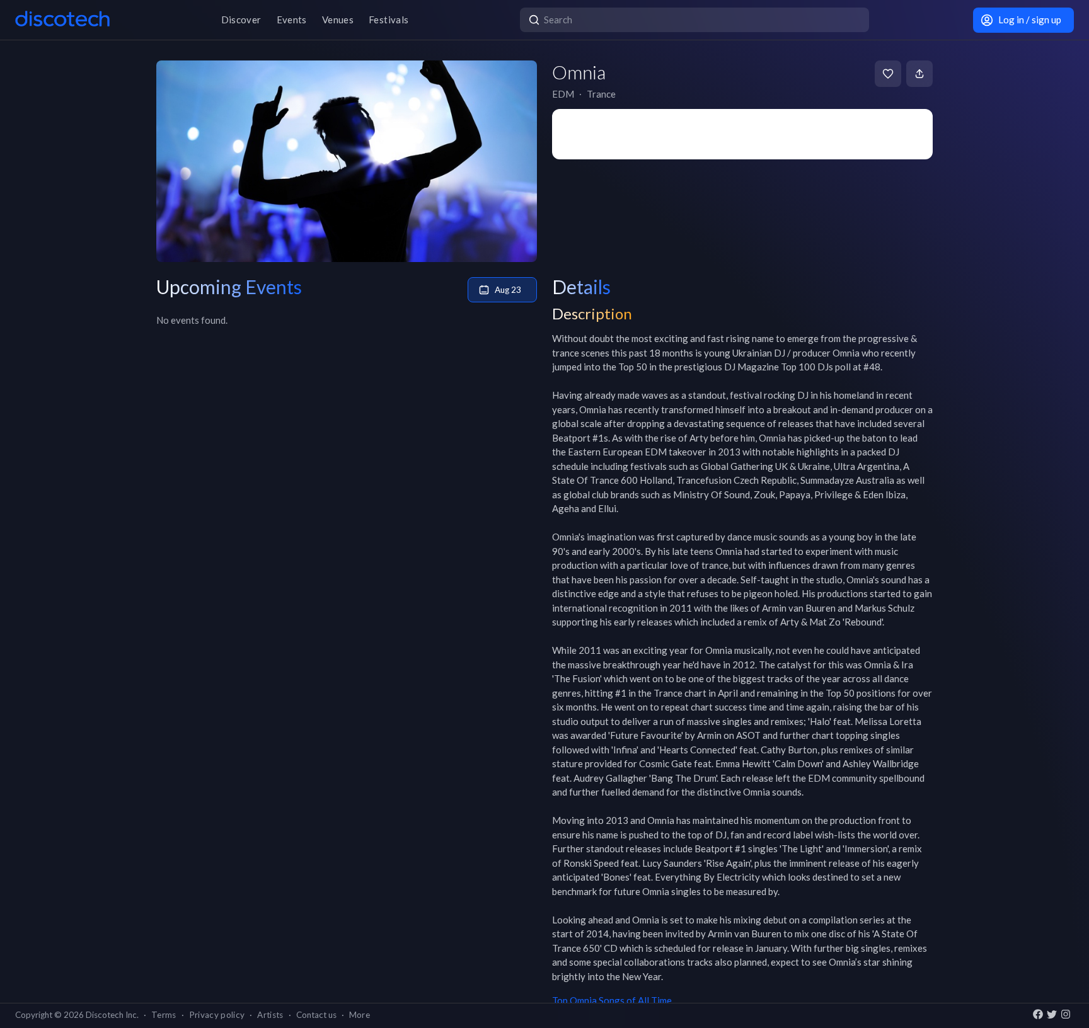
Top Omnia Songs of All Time (612, 1000)
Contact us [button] (316, 1015)
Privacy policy (217, 1015)
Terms (163, 1015)
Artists (270, 1015)
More (359, 1015)
